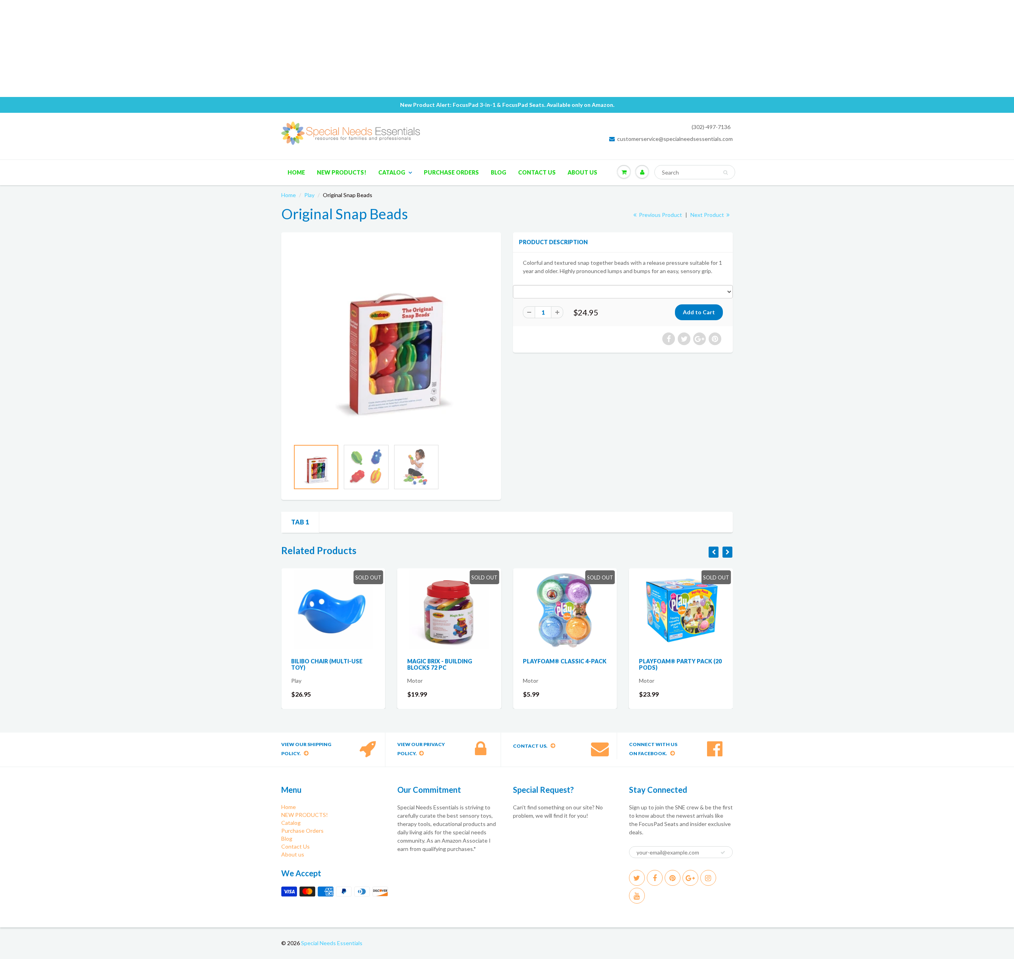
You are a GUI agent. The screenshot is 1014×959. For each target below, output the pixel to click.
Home (296, 172)
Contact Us (537, 172)
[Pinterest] (672, 878)
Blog (498, 172)
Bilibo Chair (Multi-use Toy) (326, 664)
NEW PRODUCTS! (341, 172)
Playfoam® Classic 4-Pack (564, 661)
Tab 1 (300, 522)
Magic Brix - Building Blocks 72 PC (439, 664)
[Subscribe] (723, 852)
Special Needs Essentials (331, 943)
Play (309, 195)
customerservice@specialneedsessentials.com (675, 138)
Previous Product (660, 214)
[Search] (725, 172)
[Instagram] (708, 878)
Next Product (707, 214)
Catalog (391, 172)
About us (582, 172)
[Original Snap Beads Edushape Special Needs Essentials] (391, 340)
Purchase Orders (451, 172)
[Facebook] (655, 878)
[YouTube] (637, 896)
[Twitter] (637, 878)
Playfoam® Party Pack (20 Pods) (680, 664)
